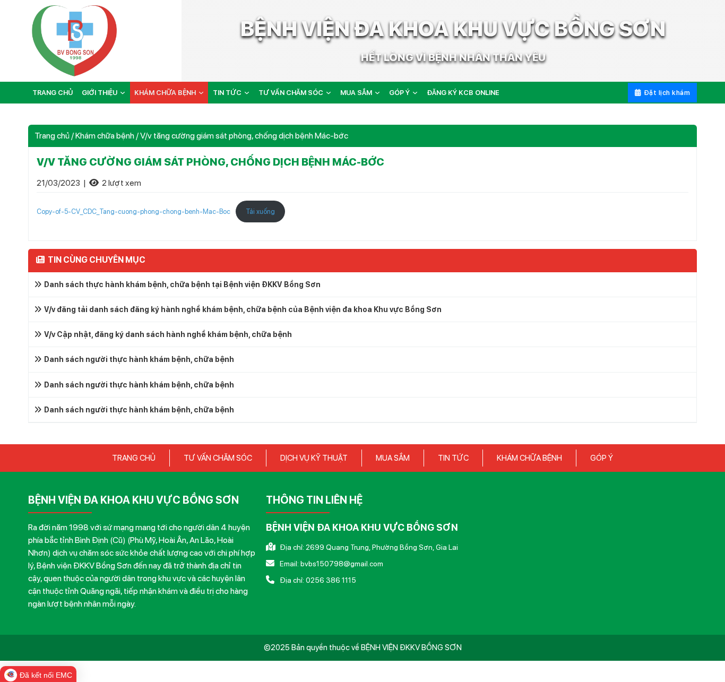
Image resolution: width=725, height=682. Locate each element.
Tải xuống (260, 211)
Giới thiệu (99, 93)
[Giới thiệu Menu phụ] (125, 92)
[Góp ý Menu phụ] (417, 92)
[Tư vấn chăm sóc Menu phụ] (330, 92)
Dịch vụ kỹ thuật (314, 458)
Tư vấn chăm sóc (290, 93)
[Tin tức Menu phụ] (249, 92)
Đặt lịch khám (667, 93)
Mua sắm (356, 93)
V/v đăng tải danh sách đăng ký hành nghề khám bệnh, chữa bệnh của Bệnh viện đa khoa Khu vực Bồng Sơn (243, 309)
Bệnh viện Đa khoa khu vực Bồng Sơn (453, 28)
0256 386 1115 (331, 580)
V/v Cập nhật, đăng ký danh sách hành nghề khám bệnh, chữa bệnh (168, 334)
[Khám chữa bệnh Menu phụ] (203, 92)
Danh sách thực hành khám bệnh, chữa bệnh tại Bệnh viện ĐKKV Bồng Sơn (182, 284)
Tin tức (227, 93)
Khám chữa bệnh (165, 93)
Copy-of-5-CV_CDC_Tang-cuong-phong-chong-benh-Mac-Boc (133, 211)
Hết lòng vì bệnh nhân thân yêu (453, 57)
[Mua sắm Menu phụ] (379, 92)
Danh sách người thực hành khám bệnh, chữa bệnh (139, 359)
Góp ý (399, 93)
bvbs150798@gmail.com (341, 563)
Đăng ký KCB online (463, 93)
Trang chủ (52, 93)
